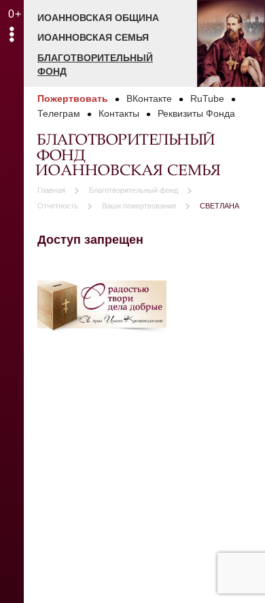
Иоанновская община (98, 17)
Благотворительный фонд (95, 64)
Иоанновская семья (93, 37)
